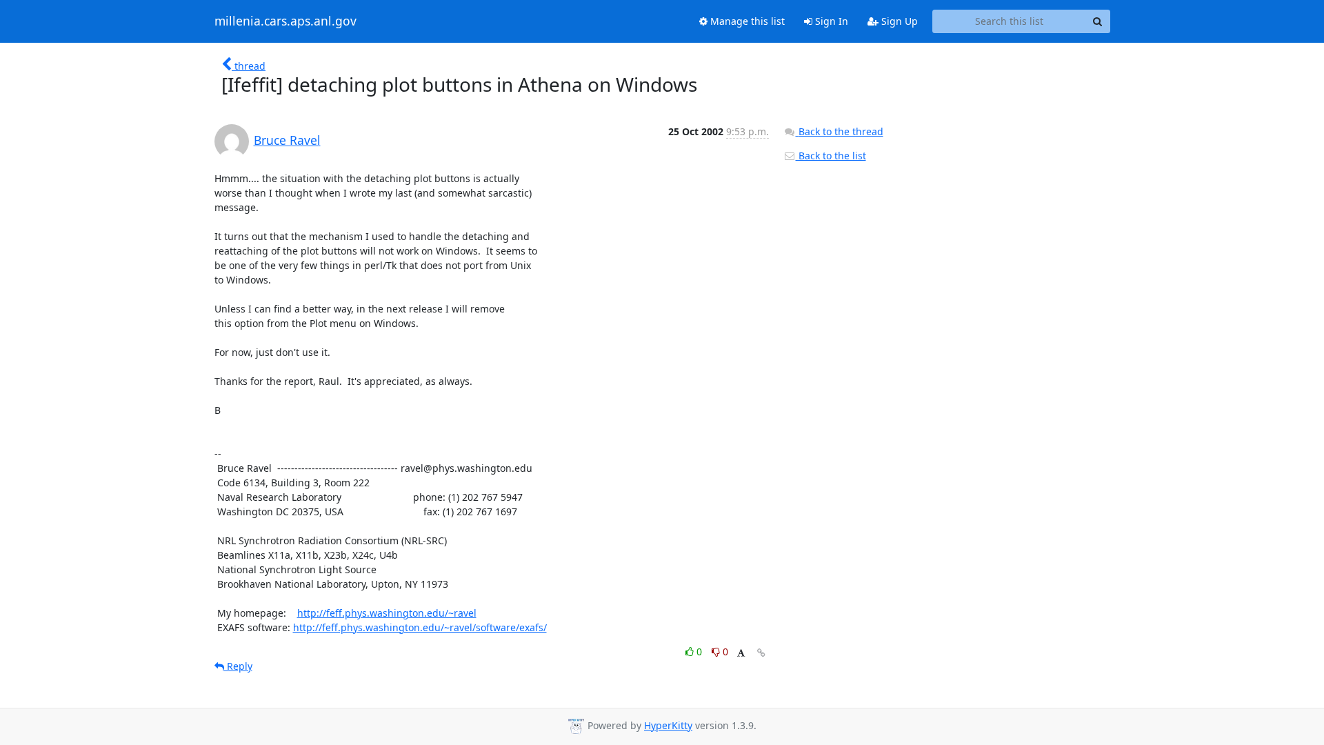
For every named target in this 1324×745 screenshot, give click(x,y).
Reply (238, 666)
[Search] (1097, 21)
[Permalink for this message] (761, 653)
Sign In (830, 21)
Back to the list (831, 155)
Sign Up (898, 21)
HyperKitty (668, 725)
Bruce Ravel (287, 140)
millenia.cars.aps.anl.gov (285, 21)
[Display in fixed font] (741, 653)
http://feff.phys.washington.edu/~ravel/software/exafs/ (420, 627)
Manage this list (746, 21)
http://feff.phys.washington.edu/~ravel (387, 612)
